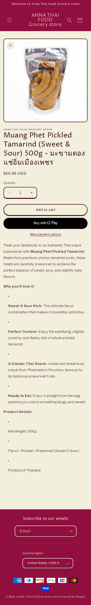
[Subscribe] (71, 531)
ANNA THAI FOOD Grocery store (38, 596)
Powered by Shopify (72, 596)
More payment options (45, 234)
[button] (9, 20)
